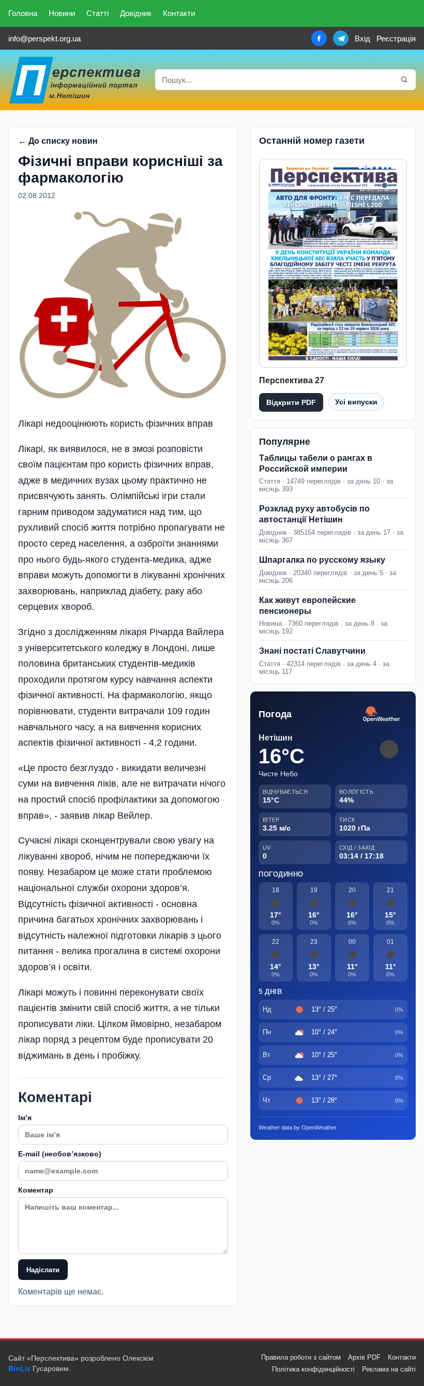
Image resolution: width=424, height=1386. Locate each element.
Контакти (179, 13)
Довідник (136, 13)
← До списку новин (58, 141)
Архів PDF (364, 1357)
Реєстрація (396, 38)
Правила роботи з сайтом (301, 1357)
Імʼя (25, 1117)
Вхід (362, 38)
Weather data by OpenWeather (298, 1127)
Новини (62, 13)
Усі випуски (356, 402)
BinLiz (19, 1368)
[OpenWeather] (381, 714)
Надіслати (42, 1270)
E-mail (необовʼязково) (59, 1154)
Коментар (35, 1190)
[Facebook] (319, 38)
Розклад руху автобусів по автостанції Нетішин (314, 514)
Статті (97, 13)
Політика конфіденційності (313, 1369)
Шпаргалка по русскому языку (322, 559)
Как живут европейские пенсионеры (307, 605)
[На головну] (75, 80)
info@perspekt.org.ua (44, 38)
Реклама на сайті (389, 1369)
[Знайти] (404, 79)
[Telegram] (341, 38)
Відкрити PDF (291, 402)
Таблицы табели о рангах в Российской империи (315, 463)
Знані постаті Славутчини (312, 650)
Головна (22, 13)
